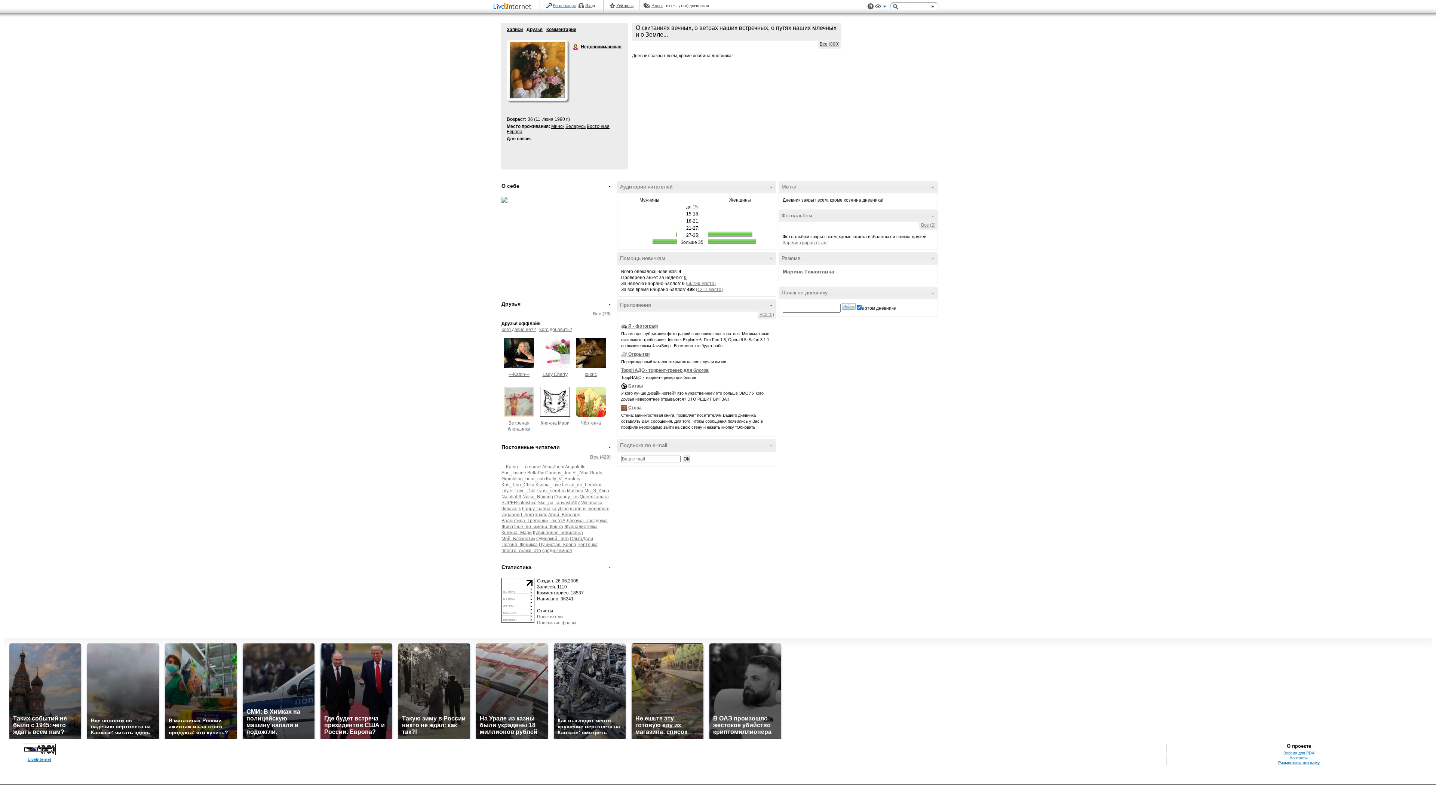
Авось (657, 5)
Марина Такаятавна (808, 272)
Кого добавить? (555, 329)
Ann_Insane (513, 472)
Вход (590, 5)
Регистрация (564, 5)
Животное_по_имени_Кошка (532, 526)
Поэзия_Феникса (519, 544)
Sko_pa (545, 502)
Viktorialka (591, 502)
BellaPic (535, 472)
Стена (635, 407)
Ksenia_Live (548, 484)
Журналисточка (581, 526)
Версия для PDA (1298, 753)
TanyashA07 (567, 502)
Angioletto (575, 466)
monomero (598, 508)
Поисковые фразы (556, 622)
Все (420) (600, 457)
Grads (596, 472)
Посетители (550, 616)
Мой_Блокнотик (518, 538)
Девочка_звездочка (587, 520)
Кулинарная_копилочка (558, 532)
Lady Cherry (555, 374)
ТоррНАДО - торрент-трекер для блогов (665, 370)
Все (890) (830, 44)
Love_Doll (525, 490)
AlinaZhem (553, 466)
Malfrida (575, 490)
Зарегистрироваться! (805, 242)
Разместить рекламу (1299, 762)
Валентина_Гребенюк (524, 520)
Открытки (639, 354)
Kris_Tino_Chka (517, 484)
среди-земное (557, 550)
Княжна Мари (555, 423)
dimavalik (511, 508)
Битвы (635, 386)
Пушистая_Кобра (557, 544)
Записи (515, 29)
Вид (880, 7)
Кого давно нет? (518, 329)
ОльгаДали (581, 538)
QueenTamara (594, 496)
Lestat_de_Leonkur (582, 484)
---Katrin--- (519, 374)
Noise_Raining (537, 496)
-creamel (532, 466)
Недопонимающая (576, 47)
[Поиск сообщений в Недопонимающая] (849, 306)
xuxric (591, 374)
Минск (557, 126)
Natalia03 (511, 496)
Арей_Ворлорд (564, 514)
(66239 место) (701, 283)
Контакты (1299, 758)
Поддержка (871, 6)
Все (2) (928, 225)
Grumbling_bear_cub (523, 478)
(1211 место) (709, 289)
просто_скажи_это (521, 550)
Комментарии (561, 29)
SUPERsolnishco (519, 502)
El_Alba (581, 472)
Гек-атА (557, 520)
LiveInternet (514, 7)
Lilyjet (507, 490)
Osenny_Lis (566, 496)
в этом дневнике (879, 308)
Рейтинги (624, 5)
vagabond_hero (517, 514)
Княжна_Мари (516, 532)
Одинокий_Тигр (552, 538)
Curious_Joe (558, 472)
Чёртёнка (591, 423)
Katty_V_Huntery (563, 478)
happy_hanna (536, 508)
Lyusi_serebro (551, 490)
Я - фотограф (643, 326)
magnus (578, 508)
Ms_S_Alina (596, 490)
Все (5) (767, 314)
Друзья (535, 29)
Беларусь (575, 126)
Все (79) (602, 313)
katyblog (560, 508)
